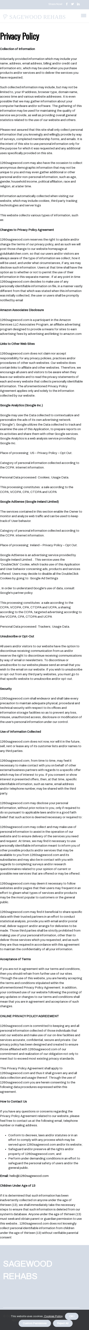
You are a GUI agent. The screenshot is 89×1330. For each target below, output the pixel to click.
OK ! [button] (71, 1316)
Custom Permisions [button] (35, 1323)
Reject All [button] (63, 1323)
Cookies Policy (52, 1316)
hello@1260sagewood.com (29, 1176)
